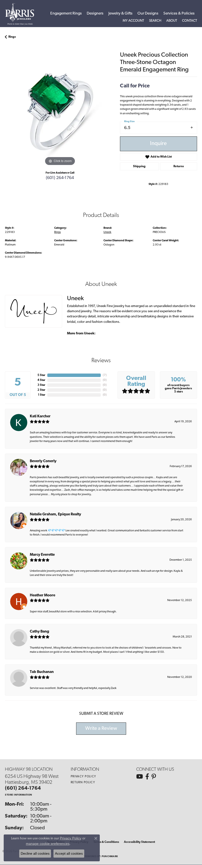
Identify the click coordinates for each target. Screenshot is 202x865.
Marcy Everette (42, 555)
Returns (178, 166)
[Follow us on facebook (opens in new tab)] (147, 777)
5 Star (41, 375)
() (105, 375)
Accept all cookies (69, 853)
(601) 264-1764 (60, 178)
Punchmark (110, 856)
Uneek (107, 232)
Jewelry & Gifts (120, 14)
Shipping (139, 166)
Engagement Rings (66, 14)
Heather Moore (42, 595)
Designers (95, 14)
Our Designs (147, 14)
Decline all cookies (35, 853)
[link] (189, 21)
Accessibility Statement (139, 842)
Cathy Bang (39, 632)
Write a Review (101, 728)
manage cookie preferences (47, 844)
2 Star (41, 390)
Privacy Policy (83, 776)
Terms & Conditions (106, 842)
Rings (12, 36)
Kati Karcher (40, 416)
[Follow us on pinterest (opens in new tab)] (154, 777)
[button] (133, 21)
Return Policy (83, 782)
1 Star (41, 394)
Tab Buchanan (42, 672)
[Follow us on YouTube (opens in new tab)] (139, 777)
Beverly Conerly (43, 461)
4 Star (41, 380)
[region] (60, 112)
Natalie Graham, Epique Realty (55, 514)
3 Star (41, 385)
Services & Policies (179, 14)
